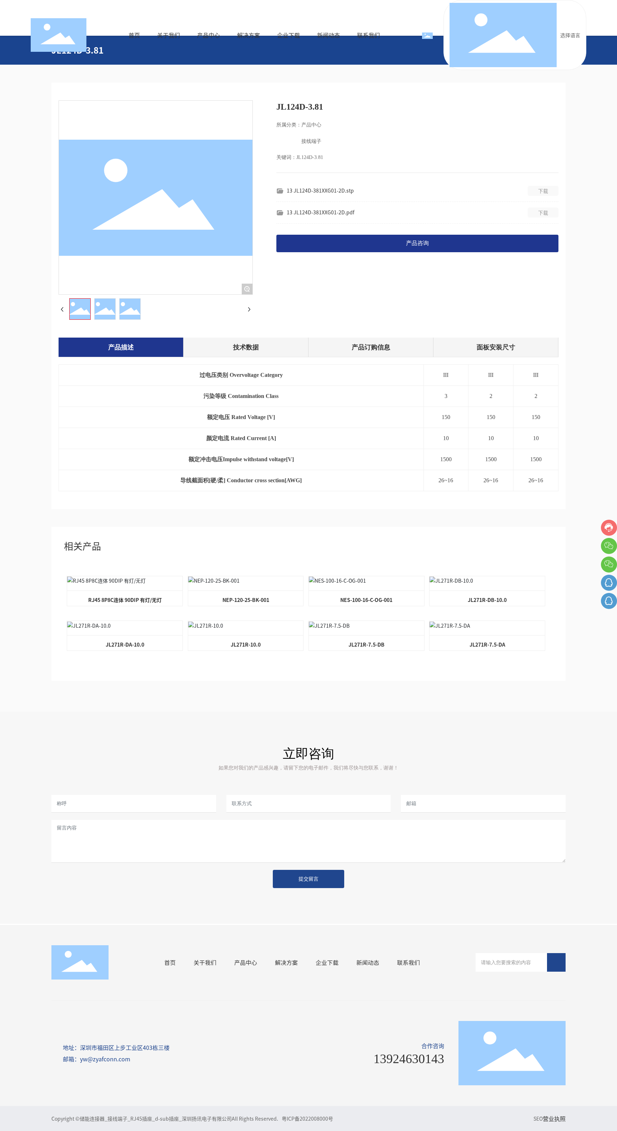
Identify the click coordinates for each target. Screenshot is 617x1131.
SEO (538, 1118)
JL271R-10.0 (246, 644)
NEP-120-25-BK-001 (245, 599)
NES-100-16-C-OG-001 (366, 599)
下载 (543, 190)
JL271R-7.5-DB (366, 644)
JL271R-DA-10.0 (125, 644)
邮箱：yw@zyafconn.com (96, 1059)
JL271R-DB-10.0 (487, 599)
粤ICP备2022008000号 (307, 1118)
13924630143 (408, 1059)
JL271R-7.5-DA (487, 644)
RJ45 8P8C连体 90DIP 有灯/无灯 (125, 599)
